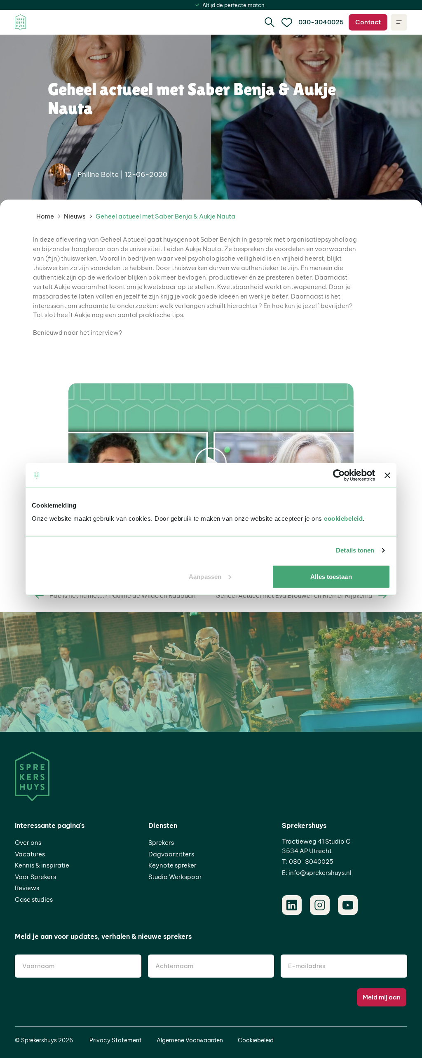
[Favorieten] (286, 22)
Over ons (28, 842)
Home (45, 216)
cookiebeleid (343, 518)
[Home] (20, 22)
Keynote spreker (172, 865)
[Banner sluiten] (387, 475)
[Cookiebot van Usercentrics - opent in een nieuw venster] (339, 475)
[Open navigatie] (399, 22)
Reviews (27, 888)
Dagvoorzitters (171, 854)
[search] (269, 22)
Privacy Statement (115, 1040)
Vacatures (30, 854)
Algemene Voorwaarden (190, 1040)
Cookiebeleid (256, 1040)
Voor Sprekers (35, 877)
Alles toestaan (331, 576)
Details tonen (355, 550)
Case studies (34, 899)
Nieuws (75, 216)
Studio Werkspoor (175, 877)
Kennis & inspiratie (42, 865)
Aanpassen (205, 576)
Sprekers (161, 842)
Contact (368, 22)
